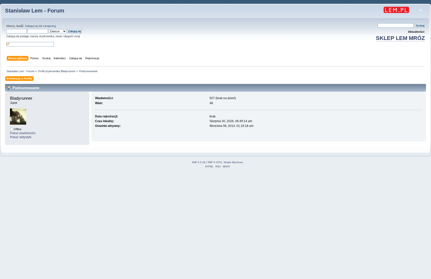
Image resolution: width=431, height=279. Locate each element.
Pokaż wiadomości (22, 133)
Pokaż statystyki (20, 137)
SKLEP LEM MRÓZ (400, 38)
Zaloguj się (31, 25)
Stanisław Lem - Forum (34, 10)
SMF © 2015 (215, 162)
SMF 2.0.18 (198, 162)
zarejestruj (49, 25)
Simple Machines (233, 162)
